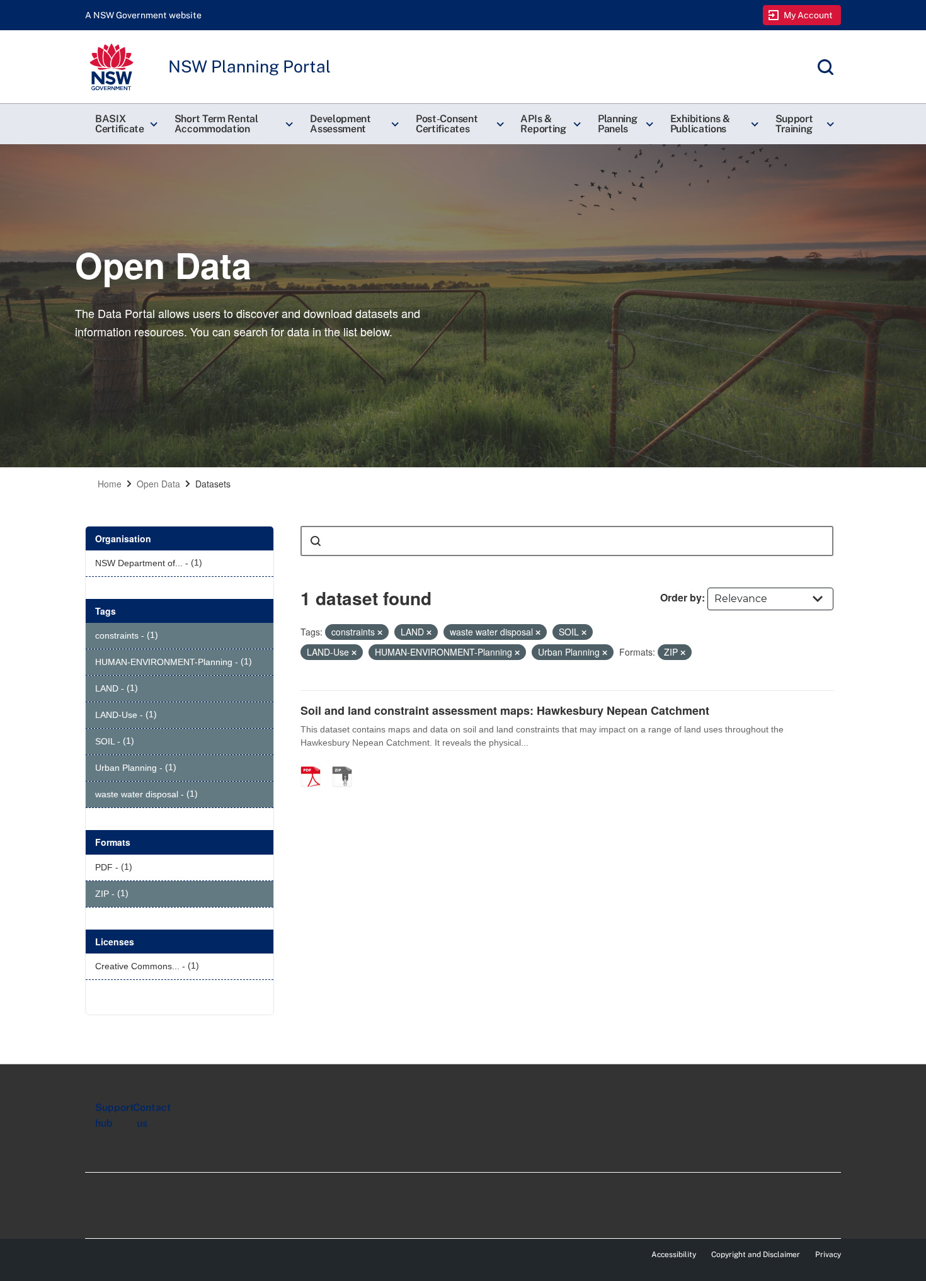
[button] (124, 124)
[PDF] (314, 763)
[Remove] (379, 632)
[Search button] (315, 541)
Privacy (828, 1254)
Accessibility (673, 1254)
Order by (681, 597)
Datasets (213, 483)
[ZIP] (346, 763)
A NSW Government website (143, 15)
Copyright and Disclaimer (755, 1254)
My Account (808, 15)
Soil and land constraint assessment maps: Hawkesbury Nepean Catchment (504, 710)
